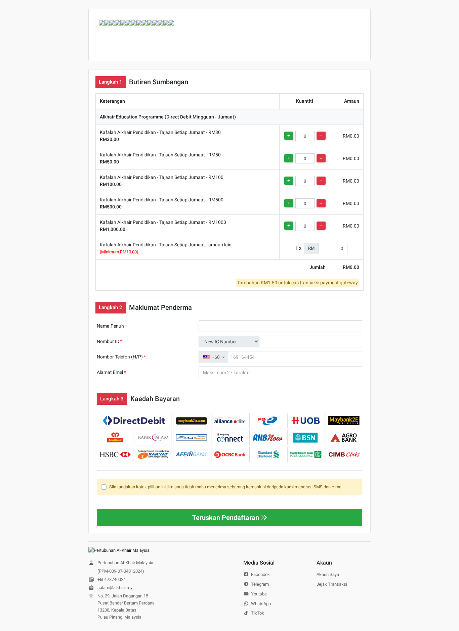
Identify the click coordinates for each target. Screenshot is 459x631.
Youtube (258, 593)
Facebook (260, 574)
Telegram (259, 584)
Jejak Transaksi (332, 584)
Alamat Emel (111, 372)
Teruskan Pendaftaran (225, 518)
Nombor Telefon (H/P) (121, 356)
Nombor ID (109, 341)
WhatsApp (260, 603)
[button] (213, 357)
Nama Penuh (112, 326)
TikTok (257, 613)
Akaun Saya (328, 574)
